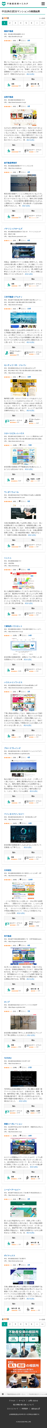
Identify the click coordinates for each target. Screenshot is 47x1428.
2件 (28, 40)
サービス (22, 1401)
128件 (30, 879)
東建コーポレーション (13, 1124)
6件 (28, 240)
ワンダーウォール (11, 492)
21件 (29, 309)
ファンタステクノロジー (14, 814)
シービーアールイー (12, 1190)
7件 (28, 1011)
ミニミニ (7, 558)
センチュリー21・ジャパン (15, 365)
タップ (7, 1002)
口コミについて (12, 1409)
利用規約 (25, 1409)
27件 (30, 1067)
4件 (28, 172)
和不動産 (7, 936)
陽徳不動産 (8, 31)
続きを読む (31, 74)
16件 (30, 1136)
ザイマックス (9, 1256)
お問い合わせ (33, 1401)
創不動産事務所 (10, 163)
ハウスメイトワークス (13, 682)
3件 (28, 1199)
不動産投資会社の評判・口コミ (16, 1394)
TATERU (8, 1058)
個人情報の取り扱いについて (23, 1405)
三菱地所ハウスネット (13, 626)
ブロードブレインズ (12, 748)
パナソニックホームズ (13, 229)
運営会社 (34, 1409)
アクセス (12, 1401)
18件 (29, 377)
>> (42, 23)
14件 (30, 635)
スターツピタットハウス (14, 433)
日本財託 (7, 870)
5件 (28, 501)
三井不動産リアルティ (13, 297)
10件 (30, 823)
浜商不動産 (8, 97)
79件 (30, 445)
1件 (28, 691)
